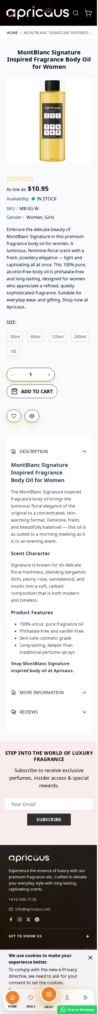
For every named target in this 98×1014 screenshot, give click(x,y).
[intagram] (19, 922)
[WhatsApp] (73, 1009)
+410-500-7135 (23, 901)
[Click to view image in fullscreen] (49, 121)
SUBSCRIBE (47, 823)
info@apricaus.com (32, 911)
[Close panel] (90, 957)
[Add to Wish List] (14, 416)
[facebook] (11, 922)
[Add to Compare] (31, 416)
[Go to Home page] (37, 13)
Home (12, 32)
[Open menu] (49, 994)
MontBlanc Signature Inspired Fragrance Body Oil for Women (57, 32)
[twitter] (28, 922)
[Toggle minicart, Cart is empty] (88, 13)
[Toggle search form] (76, 13)
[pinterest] (37, 922)
